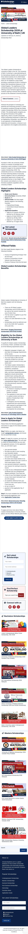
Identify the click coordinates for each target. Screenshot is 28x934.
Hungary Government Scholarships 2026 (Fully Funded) (11, 330)
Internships (5, 888)
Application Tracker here (12, 497)
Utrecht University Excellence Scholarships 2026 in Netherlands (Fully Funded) (14, 239)
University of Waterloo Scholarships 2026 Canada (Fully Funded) (13, 657)
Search (3, 847)
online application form (11, 440)
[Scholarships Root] (8, 2)
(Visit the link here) (15, 260)
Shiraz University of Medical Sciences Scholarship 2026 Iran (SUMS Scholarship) (14, 704)
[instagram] (13, 233)
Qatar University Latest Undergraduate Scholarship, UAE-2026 (13, 725)
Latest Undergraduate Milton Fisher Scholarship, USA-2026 (12, 634)
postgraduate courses (12, 433)
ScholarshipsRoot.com (8, 862)
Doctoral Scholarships (8, 883)
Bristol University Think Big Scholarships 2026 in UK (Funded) (13, 501)
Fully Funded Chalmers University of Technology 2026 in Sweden (13, 413)
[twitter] (4, 233)
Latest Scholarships (11, 23)
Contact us (10, 930)
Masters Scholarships (8, 880)
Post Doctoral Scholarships (10, 885)
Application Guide (7, 893)
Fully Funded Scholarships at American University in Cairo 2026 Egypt (13, 158)
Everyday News (6, 890)
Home (3, 23)
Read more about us (8, 869)
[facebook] (8, 233)
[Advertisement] (14, 54)
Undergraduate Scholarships (10, 878)
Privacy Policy (17, 930)
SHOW (16, 98)
